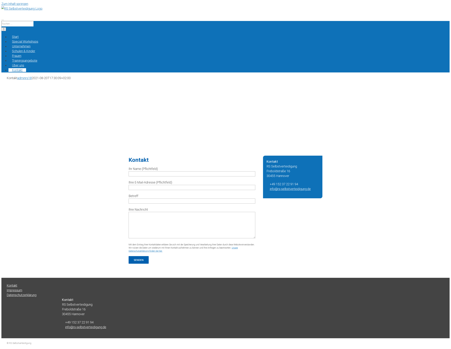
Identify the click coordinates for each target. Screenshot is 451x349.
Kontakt (12, 285)
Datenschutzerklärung (21, 295)
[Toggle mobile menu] (2, 18)
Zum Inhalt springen (14, 4)
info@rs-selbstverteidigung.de (290, 189)
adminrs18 (24, 78)
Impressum (14, 290)
